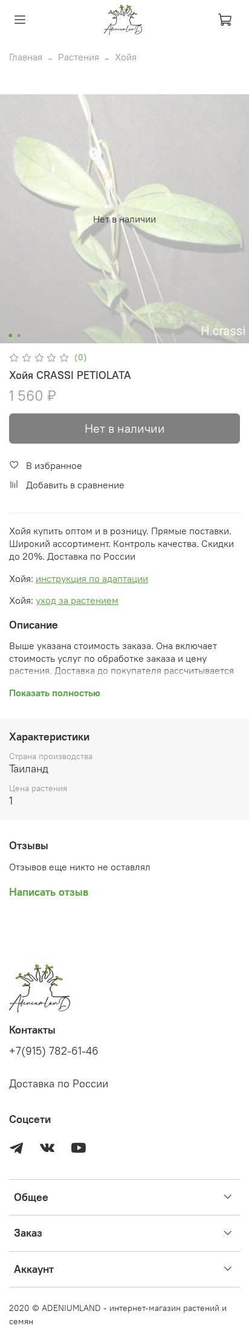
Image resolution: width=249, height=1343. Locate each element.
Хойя (126, 57)
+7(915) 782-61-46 (54, 1051)
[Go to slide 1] (10, 335)
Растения (78, 57)
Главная (25, 57)
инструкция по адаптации (92, 578)
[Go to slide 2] (19, 335)
